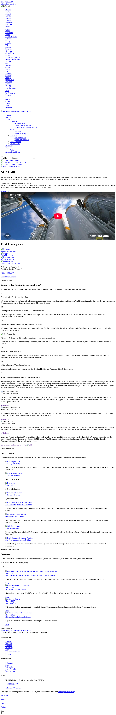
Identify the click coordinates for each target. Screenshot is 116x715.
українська (9, 80)
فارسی (8, 61)
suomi (7, 67)
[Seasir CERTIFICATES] (10, 166)
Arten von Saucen (11, 603)
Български (9, 95)
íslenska (8, 43)
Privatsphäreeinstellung (66, 692)
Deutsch (8, 10)
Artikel (12, 150)
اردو (6, 97)
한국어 (8, 86)
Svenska (8, 103)
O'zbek (8, 99)
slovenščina (9, 53)
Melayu (8, 78)
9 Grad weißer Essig (12, 475)
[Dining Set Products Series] (11, 164)
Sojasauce (13, 121)
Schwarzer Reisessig (12, 495)
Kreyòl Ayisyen (11, 37)
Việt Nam (8, 82)
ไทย (7, 91)
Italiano (8, 18)
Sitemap (8, 654)
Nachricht (8, 146)
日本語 (8, 16)
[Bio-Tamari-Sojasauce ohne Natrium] (19, 503)
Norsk (7, 31)
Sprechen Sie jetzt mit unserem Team (14, 445)
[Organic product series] (10, 160)
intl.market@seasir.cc (8, 4)
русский (8, 24)
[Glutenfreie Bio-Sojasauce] (15, 514)
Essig (12, 129)
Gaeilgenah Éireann (12, 59)
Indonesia (8, 74)
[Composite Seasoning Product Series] (15, 162)
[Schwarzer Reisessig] (13, 493)
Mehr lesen (5, 191)
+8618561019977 (7, 273)
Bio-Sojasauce (19, 123)
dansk (7, 35)
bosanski (8, 107)
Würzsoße (13, 136)
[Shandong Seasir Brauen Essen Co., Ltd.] (16, 111)
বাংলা (6, 63)
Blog (7, 148)
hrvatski (8, 26)
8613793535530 (7, 2)
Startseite (8, 115)
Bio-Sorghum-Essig (12, 464)
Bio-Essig (18, 131)
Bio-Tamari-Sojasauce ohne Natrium (18, 505)
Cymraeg (8, 51)
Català (7, 101)
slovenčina (9, 33)
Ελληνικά (8, 49)
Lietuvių (8, 84)
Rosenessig (9, 485)
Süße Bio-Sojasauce (12, 528)
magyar (8, 47)
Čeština (8, 76)
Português (9, 22)
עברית (7, 55)
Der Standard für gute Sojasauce (17, 589)
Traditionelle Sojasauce (22, 125)
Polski (7, 69)
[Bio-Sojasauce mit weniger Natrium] (19, 538)
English (8, 12)
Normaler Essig (20, 134)
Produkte (8, 119)
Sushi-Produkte (15, 142)
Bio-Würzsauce (20, 138)
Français (8, 14)
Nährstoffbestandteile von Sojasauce (18, 617)
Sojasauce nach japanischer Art (25, 127)
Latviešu (8, 39)
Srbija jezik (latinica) (12, 57)
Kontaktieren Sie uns (12, 152)
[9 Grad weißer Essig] (13, 473)
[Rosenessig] (10, 483)
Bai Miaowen (10, 93)
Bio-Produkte (15, 144)
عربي (7, 29)
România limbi (10, 88)
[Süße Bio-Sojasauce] (13, 526)
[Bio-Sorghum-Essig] (13, 462)
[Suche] (2, 156)
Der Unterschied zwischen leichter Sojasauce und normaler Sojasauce (30, 575)
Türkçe (8, 41)
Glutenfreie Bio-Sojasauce (14, 516)
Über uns (8, 117)
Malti (7, 105)
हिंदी (6, 45)
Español (8, 20)
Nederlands (9, 65)
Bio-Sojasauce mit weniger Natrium (18, 540)
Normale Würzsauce (21, 140)
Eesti (7, 72)
